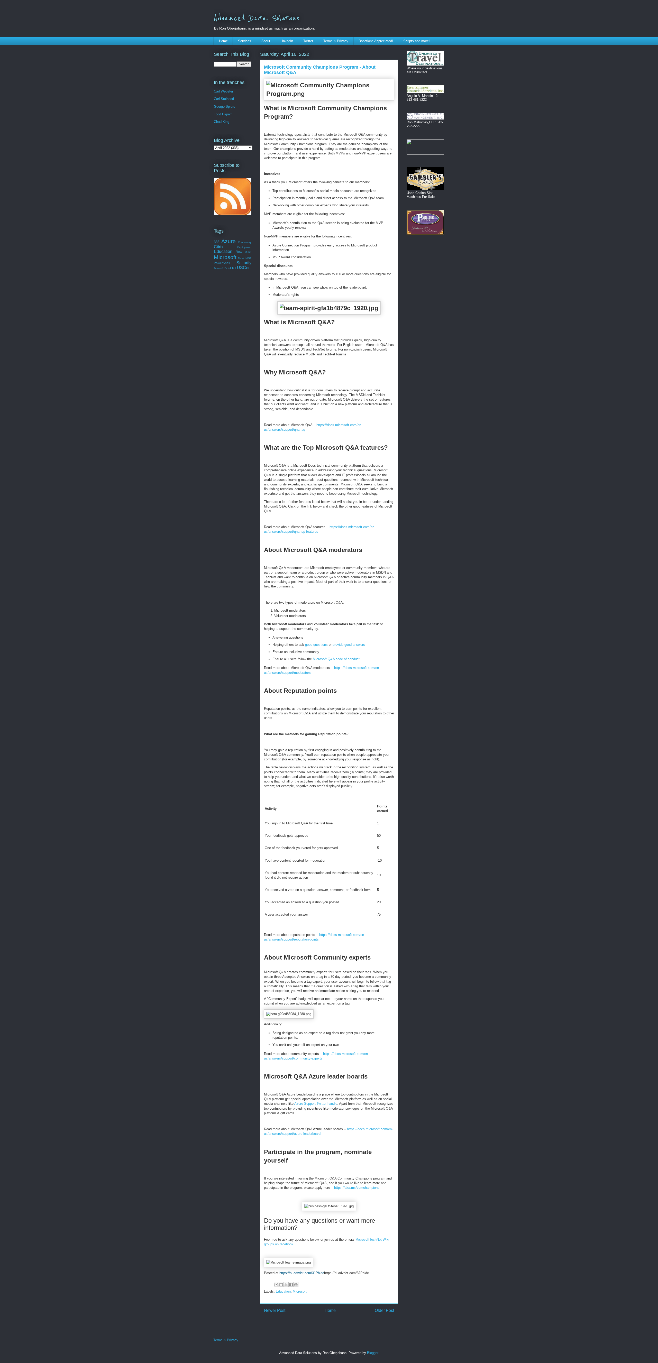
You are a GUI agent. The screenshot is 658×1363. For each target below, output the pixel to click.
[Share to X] (286, 1284)
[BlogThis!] (281, 1284)
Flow (238, 251)
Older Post (384, 1310)
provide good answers (349, 645)
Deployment (244, 247)
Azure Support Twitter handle (315, 1104)
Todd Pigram (223, 114)
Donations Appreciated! (376, 41)
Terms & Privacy (335, 41)
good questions (316, 645)
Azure (228, 241)
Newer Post (274, 1310)
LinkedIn (286, 41)
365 (216, 242)
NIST (248, 258)
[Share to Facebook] (291, 1284)
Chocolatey (244, 242)
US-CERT (229, 268)
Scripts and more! (416, 41)
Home (223, 41)
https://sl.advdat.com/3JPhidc (301, 1273)
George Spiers (224, 106)
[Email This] (276, 1284)
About (265, 41)
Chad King (221, 122)
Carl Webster (223, 91)
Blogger (372, 1353)
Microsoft (300, 1291)
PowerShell (222, 263)
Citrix (218, 247)
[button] (329, 89)
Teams (218, 268)
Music (241, 258)
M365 (248, 252)
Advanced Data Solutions (256, 18)
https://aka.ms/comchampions (356, 1188)
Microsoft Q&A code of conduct (336, 659)
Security (243, 263)
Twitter (308, 41)
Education (283, 1291)
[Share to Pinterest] (295, 1284)
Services (244, 41)
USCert (244, 267)
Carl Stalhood (224, 99)
